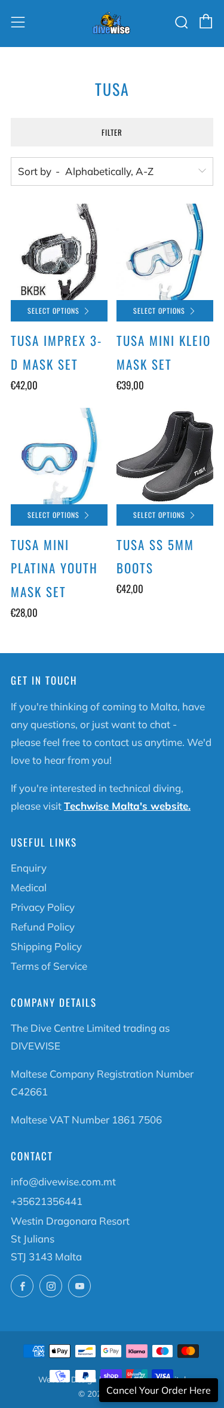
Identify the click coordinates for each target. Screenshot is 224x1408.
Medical (29, 887)
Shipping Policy (46, 946)
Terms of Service (49, 966)
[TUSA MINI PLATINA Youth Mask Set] (59, 456)
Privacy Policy (43, 907)
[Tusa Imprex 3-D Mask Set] (59, 252)
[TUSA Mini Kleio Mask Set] (164, 252)
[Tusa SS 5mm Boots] (164, 456)
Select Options (53, 310)
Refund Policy (43, 926)
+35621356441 (46, 1201)
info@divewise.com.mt (63, 1181)
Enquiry (29, 867)
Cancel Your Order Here (158, 1390)
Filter (112, 132)
